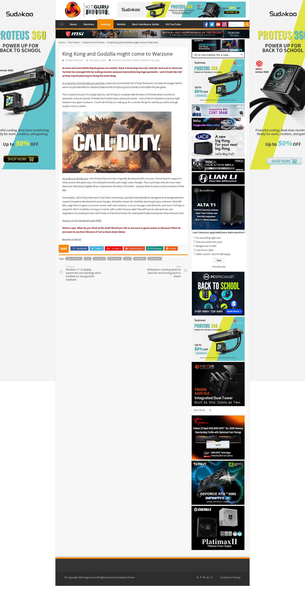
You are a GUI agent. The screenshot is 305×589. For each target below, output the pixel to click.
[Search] (247, 24)
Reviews (89, 24)
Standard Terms (125, 577)
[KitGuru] (86, 8)
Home (61, 24)
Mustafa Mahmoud (74, 60)
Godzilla (99, 258)
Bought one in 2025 (206, 246)
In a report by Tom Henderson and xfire (83, 83)
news (127, 258)
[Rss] (197, 577)
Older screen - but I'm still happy (213, 254)
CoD (88, 258)
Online (136, 60)
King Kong (114, 258)
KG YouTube (173, 24)
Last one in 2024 (204, 250)
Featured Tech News (94, 42)
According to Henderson (75, 178)
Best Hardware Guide (145, 24)
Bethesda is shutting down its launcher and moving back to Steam (164, 271)
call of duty (74, 258)
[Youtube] (218, 24)
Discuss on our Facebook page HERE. (82, 220)
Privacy (237, 577)
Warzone (140, 258)
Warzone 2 (155, 258)
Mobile (121, 24)
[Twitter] (212, 24)
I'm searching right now (208, 237)
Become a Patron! (71, 239)
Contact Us (226, 577)
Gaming (105, 24)
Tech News (74, 42)
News (73, 24)
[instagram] (211, 577)
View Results (219, 266)
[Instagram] (224, 24)
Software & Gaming (149, 60)
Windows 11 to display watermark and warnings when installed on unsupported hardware (83, 273)
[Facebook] (205, 24)
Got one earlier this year (209, 241)
